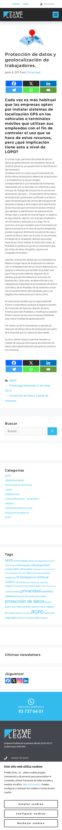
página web (10, 607)
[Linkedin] (48, 83)
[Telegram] (14, 90)
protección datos (37, 596)
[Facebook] (14, 83)
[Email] (48, 90)
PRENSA (9, 503)
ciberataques (23, 565)
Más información (31, 784)
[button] (56, 15)
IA (17, 577)
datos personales (22, 569)
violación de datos (24, 618)
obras (54, 586)
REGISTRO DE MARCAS (17, 512)
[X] (31, 83)
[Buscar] (52, 431)
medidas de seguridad (38, 582)
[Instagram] (19, 680)
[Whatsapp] (31, 90)
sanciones (49, 613)
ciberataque (10, 565)
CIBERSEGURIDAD (14, 480)
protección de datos (24, 601)
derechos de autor (18, 573)
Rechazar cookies (31, 823)
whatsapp (43, 618)
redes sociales (23, 606)
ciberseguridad (40, 565)
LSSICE (8, 489)
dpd (29, 572)
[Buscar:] (26, 431)
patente (8, 592)
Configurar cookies (31, 813)
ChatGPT (51, 561)
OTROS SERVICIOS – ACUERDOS (22, 499)
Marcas (25, 582)
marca (18, 582)
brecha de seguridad (37, 561)
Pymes (48, 602)
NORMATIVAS (12, 494)
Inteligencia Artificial (34, 577)
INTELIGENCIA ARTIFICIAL (18, 485)
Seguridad (10, 617)
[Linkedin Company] (25, 680)
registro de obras (23, 613)
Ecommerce (36, 573)
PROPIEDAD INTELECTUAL (19, 508)
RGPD (13, 380)
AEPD (8, 475)
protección (23, 596)
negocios (9, 586)
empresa (46, 573)
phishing (16, 591)
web (36, 617)
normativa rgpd (32, 586)
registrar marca (38, 607)
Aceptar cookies (31, 804)
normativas (46, 586)
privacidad (31, 590)
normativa (19, 586)
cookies (9, 569)
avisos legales (21, 560)
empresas (10, 577)
